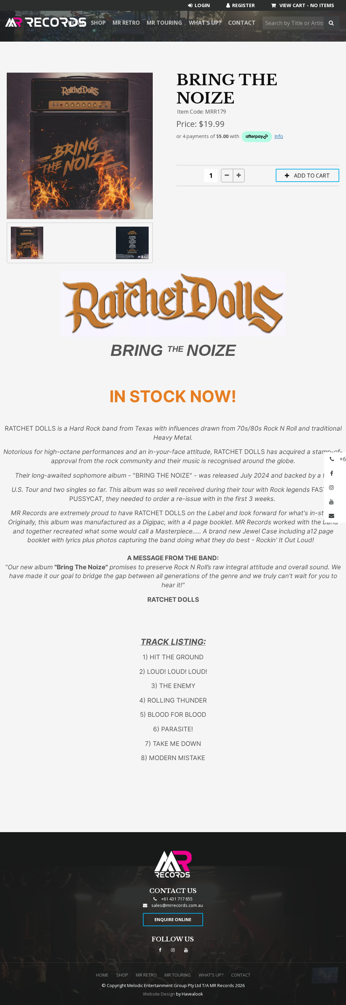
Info (278, 136)
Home (102, 975)
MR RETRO (126, 22)
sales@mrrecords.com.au (177, 905)
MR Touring (164, 22)
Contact (241, 22)
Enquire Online (172, 919)
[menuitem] (102, 975)
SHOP (98, 22)
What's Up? (205, 22)
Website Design (159, 994)
